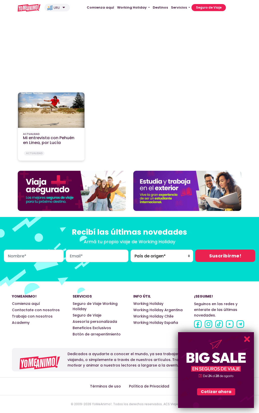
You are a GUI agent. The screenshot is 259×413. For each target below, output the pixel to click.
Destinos (160, 7)
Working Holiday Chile (153, 316)
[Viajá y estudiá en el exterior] (187, 190)
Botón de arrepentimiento (97, 334)
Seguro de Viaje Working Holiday (95, 306)
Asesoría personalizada (95, 321)
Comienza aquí (100, 7)
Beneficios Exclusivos (92, 327)
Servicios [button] (179, 7)
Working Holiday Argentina (158, 309)
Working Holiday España (155, 322)
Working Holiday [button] (132, 7)
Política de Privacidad (149, 386)
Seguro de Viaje (209, 7)
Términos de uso (105, 386)
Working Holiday (148, 303)
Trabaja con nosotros (32, 316)
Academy (21, 322)
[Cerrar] (247, 339)
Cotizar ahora (216, 392)
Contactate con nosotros (36, 309)
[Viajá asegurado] (72, 190)
